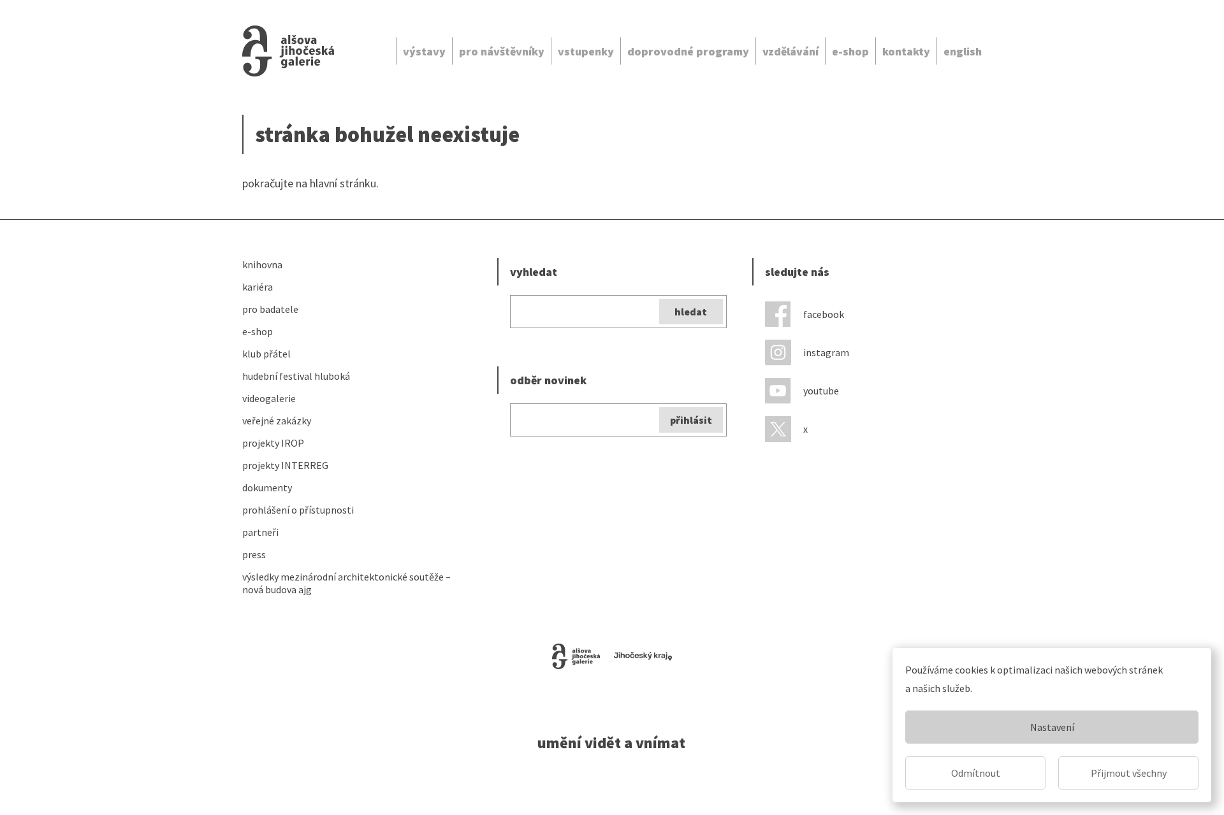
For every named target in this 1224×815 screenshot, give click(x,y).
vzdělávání (790, 51)
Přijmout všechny (1129, 773)
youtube (821, 390)
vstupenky (586, 51)
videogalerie (269, 398)
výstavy (424, 51)
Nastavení (1052, 727)
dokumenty (267, 487)
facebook (823, 314)
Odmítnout (975, 773)
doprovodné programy (688, 51)
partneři (260, 532)
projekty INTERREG (285, 465)
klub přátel (266, 353)
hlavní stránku (343, 183)
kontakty (906, 51)
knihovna (262, 264)
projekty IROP (273, 442)
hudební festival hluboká (296, 376)
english (962, 51)
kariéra (257, 286)
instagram (826, 352)
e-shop (850, 51)
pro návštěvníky (501, 51)
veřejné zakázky (276, 420)
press (254, 554)
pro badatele (270, 309)
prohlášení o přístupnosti (298, 509)
